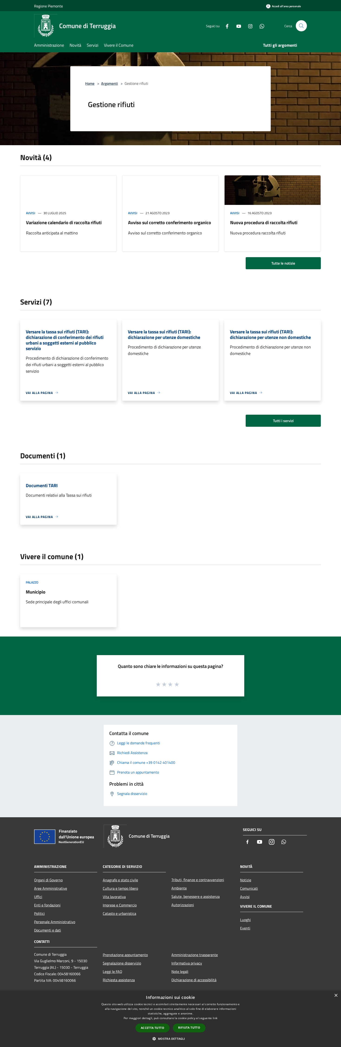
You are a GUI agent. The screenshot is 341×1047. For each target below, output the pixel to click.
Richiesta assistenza (119, 980)
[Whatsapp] (260, 26)
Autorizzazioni (182, 905)
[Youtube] (236, 26)
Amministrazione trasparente (194, 955)
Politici (39, 913)
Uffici (38, 896)
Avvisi (30, 212)
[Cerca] (301, 25)
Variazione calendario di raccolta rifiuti (64, 222)
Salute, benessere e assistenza (195, 896)
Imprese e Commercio (120, 905)
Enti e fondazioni (47, 905)
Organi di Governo (48, 880)
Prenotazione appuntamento (125, 955)
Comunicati (249, 888)
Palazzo (32, 582)
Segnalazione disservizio (122, 963)
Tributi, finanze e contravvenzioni (197, 880)
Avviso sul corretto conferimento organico (169, 222)
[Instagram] (248, 26)
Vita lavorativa (114, 896)
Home (89, 83)
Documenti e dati (47, 930)
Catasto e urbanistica (119, 913)
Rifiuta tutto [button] (189, 1028)
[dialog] (170, 1019)
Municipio (35, 591)
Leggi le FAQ (112, 971)
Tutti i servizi (283, 420)
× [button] (336, 995)
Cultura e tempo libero (120, 888)
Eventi (245, 928)
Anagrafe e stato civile (120, 880)
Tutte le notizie (283, 263)
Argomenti (109, 83)
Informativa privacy (186, 963)
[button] (170, 1038)
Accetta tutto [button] (152, 1028)
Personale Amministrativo (54, 922)
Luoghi (245, 919)
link (215, 1018)
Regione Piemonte (48, 6)
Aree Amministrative (50, 888)
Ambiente (179, 888)
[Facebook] (225, 26)
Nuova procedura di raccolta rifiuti (263, 222)
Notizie (245, 880)
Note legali (179, 971)
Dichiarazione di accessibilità (193, 980)
